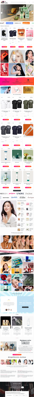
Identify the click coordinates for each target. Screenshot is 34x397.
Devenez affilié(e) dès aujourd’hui (17, 354)
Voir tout (32, 200)
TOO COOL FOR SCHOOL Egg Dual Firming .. (31, 219)
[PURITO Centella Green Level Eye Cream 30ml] (17, 177)
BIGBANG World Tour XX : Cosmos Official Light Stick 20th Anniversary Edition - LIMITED (4, 39)
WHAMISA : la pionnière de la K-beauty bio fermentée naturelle (17, 328)
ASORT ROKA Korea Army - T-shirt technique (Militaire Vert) (28, 111)
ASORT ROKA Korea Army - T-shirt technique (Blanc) (6, 111)
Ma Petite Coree (17, 383)
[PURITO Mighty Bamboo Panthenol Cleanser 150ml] (28, 177)
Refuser (24, 395)
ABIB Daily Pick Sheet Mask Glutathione (22, 229)
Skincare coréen (19, 370)
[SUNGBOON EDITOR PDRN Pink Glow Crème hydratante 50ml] (29, 34)
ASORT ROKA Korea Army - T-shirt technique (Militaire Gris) (6, 137)
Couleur (13, 42)
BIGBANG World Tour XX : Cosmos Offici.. (31, 209)
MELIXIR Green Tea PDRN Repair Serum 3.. (31, 224)
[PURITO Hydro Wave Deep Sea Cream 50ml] (6, 155)
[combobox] (20, 2)
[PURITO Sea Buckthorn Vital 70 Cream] (28, 130)
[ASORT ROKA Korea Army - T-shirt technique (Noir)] (17, 104)
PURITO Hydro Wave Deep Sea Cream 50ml (5, 162)
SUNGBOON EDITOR (27, 28)
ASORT (2, 97)
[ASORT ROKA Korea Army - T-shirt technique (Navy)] (12, 33)
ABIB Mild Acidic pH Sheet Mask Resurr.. (31, 229)
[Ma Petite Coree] (4, 2)
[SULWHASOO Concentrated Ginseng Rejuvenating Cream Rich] (21, 33)
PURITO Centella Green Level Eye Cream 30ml (17, 183)
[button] (16, 20)
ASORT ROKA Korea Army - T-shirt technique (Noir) (17, 111)
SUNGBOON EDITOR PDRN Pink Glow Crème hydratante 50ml (30, 40)
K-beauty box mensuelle (20, 374)
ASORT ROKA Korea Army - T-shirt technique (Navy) (12, 38)
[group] (17, 12)
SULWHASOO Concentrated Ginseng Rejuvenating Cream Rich (21, 39)
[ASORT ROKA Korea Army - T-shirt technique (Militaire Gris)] (6, 130)
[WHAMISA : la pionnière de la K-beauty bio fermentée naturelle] (17, 322)
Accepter (17, 395)
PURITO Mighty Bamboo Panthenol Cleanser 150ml (28, 183)
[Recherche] (29, 2)
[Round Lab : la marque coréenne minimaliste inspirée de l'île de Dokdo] (28, 322)
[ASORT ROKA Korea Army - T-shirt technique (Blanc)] (6, 104)
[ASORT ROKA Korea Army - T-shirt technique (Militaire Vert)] (28, 104)
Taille (5, 138)
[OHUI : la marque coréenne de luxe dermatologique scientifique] (5, 322)
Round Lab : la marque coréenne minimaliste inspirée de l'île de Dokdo (28, 328)
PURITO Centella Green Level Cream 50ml (5, 183)
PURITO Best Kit (17, 162)
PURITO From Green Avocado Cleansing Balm (28, 162)
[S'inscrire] (22, 387)
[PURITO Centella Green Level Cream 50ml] (6, 177)
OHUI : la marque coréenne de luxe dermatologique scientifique (5, 328)
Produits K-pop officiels (3, 374)
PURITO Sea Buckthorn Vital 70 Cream (28, 136)
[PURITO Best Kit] (17, 155)
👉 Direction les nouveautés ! (17, 190)
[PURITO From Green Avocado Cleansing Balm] (28, 155)
